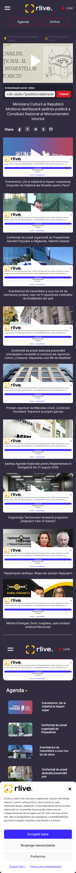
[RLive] (39, 9)
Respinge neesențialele (38, 845)
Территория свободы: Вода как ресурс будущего (38, 573)
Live (69, 8)
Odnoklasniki (43, 129)
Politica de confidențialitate (45, 866)
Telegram (35, 129)
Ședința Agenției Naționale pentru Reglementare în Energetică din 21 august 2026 (38, 465)
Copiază (64, 93)
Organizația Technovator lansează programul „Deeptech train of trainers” (38, 519)
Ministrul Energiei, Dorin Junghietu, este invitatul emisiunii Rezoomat (38, 624)
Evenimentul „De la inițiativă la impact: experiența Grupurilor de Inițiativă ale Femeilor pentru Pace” (38, 183)
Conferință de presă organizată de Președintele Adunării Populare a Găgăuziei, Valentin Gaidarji (38, 239)
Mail (51, 129)
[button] (70, 789)
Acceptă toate (38, 834)
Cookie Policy (17, 866)
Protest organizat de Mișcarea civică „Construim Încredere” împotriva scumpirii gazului (38, 409)
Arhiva (55, 22)
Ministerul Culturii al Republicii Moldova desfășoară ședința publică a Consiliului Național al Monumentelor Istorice (38, 111)
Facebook (19, 129)
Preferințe (38, 856)
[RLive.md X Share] (27, 129)
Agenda (23, 22)
